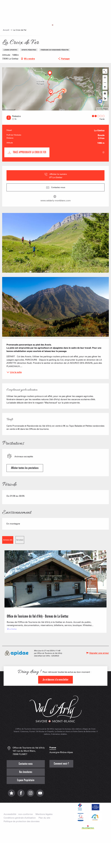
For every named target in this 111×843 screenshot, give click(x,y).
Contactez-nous (26, 763)
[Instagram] (30, 794)
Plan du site (44, 818)
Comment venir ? (61, 763)
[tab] (7, 540)
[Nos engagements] (95, 807)
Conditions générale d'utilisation (20, 818)
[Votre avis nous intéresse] (11, 794)
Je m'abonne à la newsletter (55, 679)
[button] (55, 243)
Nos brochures (25, 772)
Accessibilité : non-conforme (18, 814)
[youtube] (40, 794)
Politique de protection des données (21, 821)
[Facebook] (21, 794)
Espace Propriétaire (25, 780)
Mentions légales (44, 814)
